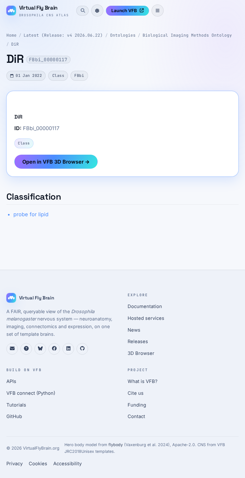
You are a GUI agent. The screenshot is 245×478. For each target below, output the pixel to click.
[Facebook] (54, 349)
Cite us (136, 393)
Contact (136, 416)
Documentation (145, 306)
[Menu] (158, 10)
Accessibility (67, 464)
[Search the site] (82, 10)
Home (11, 35)
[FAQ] (26, 349)
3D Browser (141, 353)
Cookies (38, 464)
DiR (15, 44)
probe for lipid (30, 214)
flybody (115, 444)
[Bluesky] (40, 349)
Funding (137, 405)
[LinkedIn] (68, 349)
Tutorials (16, 405)
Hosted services (146, 318)
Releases (138, 341)
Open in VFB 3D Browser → (56, 161)
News (134, 330)
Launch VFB (124, 10)
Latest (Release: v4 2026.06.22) (63, 35)
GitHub (14, 416)
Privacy (14, 464)
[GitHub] (82, 349)
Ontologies (123, 35)
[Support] (12, 349)
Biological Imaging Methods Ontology (187, 35)
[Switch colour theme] (97, 10)
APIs (11, 381)
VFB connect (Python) (30, 393)
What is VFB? (143, 381)
